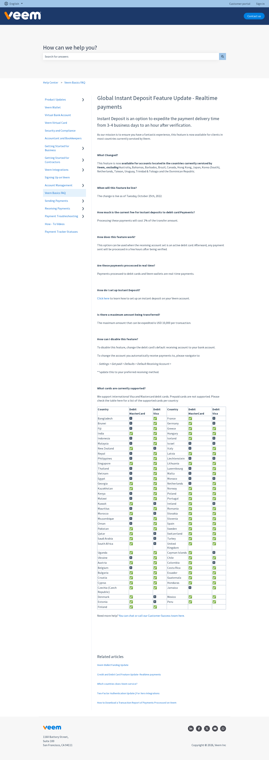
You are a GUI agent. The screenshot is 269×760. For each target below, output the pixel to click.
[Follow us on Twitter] (207, 728)
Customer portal (239, 3)
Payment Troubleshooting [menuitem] (61, 216)
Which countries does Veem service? (117, 683)
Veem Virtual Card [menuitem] (56, 122)
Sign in (260, 3)
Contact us (254, 16)
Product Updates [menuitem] (55, 99)
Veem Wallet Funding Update (112, 665)
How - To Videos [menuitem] (55, 224)
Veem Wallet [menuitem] (53, 107)
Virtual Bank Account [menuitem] (58, 115)
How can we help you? (70, 47)
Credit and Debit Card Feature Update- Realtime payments (129, 674)
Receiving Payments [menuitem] (57, 208)
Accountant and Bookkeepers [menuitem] (63, 138)
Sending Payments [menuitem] (56, 201)
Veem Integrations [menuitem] (56, 169)
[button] (83, 99)
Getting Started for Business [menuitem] (57, 148)
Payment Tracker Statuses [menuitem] (61, 231)
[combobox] (131, 56)
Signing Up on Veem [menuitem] (57, 177)
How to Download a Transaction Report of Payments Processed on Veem (136, 702)
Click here (103, 298)
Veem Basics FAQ (74, 82)
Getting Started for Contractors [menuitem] (57, 160)
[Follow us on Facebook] (199, 728)
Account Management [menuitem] (58, 185)
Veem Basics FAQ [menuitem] (55, 193)
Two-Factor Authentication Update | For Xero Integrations (128, 693)
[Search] (222, 56)
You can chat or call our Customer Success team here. (152, 615)
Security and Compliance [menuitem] (60, 130)
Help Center (50, 82)
